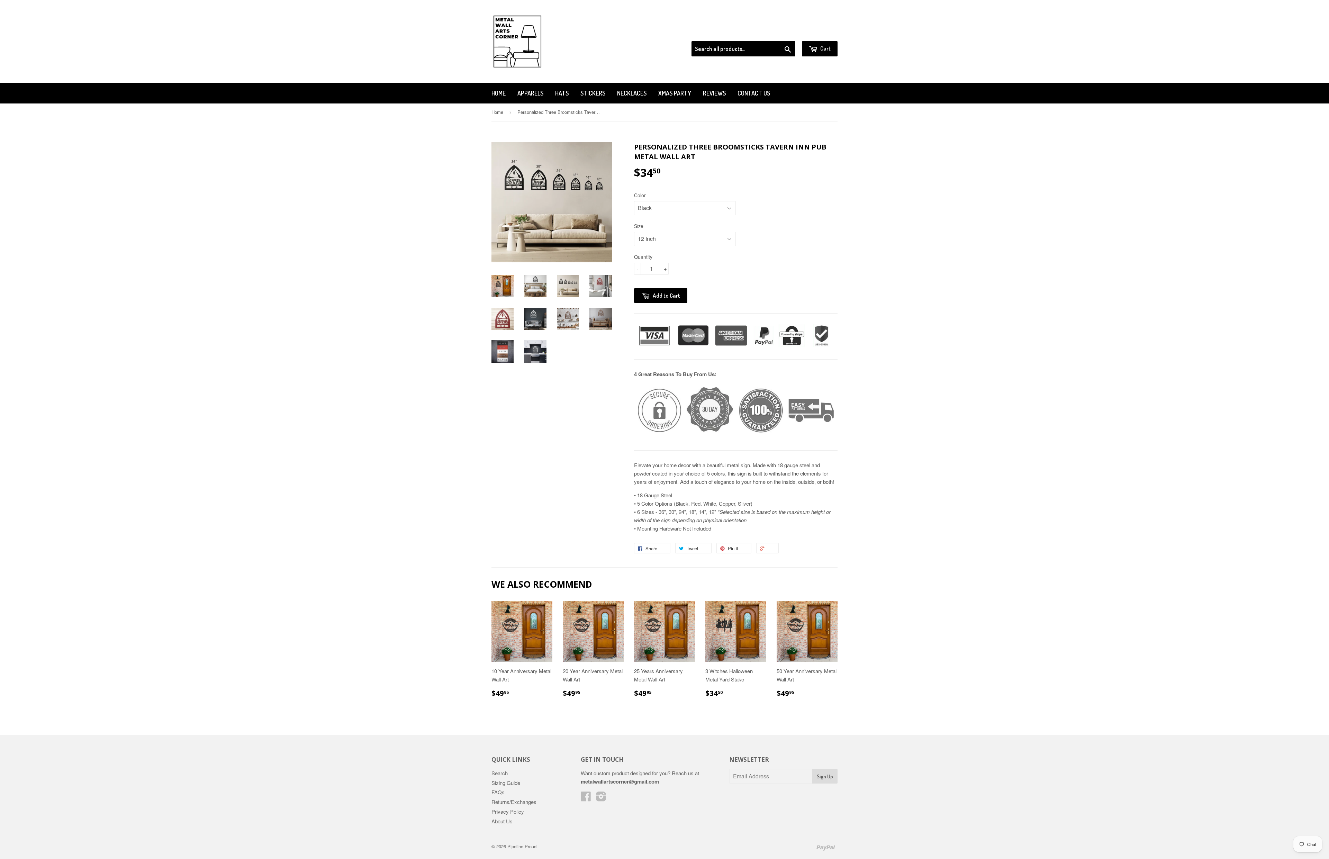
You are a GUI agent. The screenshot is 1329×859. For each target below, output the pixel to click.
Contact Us (754, 93)
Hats (562, 93)
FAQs (498, 792)
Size (638, 226)
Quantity (643, 256)
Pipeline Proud (521, 846)
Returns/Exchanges (513, 801)
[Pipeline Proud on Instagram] (601, 798)
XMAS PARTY (674, 93)
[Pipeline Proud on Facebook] (586, 798)
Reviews (714, 93)
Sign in (780, 32)
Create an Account (818, 32)
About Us (502, 821)
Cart (825, 48)
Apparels (530, 93)
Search (499, 773)
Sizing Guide (505, 782)
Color (640, 195)
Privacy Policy (507, 811)
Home (498, 93)
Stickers (592, 93)
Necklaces (632, 93)
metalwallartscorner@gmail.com (620, 781)
